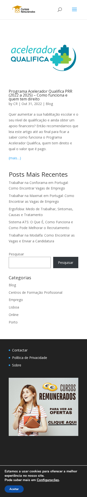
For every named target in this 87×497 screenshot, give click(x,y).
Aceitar (14, 489)
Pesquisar (16, 254)
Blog (49, 103)
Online (14, 314)
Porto (13, 322)
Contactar (20, 350)
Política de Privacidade (29, 357)
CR (15, 103)
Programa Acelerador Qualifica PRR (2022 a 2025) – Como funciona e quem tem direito (40, 95)
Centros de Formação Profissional (35, 292)
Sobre (16, 365)
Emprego (16, 299)
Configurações (48, 480)
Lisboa (14, 307)
